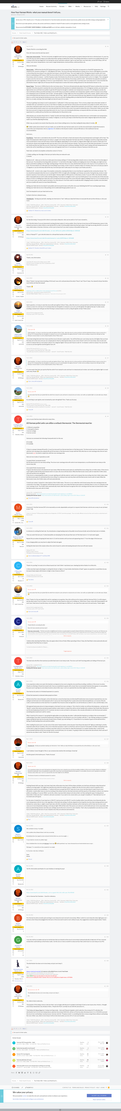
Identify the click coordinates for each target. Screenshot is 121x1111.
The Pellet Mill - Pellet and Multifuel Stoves (39, 1044)
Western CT (21, 580)
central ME (21, 344)
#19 (108, 825)
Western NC (21, 699)
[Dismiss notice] (107, 20)
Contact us (66, 1087)
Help (98, 1087)
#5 (108, 302)
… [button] (18, 42)
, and (35, 381)
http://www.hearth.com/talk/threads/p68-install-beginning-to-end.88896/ (54, 494)
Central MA (21, 757)
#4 (108, 278)
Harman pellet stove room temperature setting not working (33, 1065)
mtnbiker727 (101, 1067)
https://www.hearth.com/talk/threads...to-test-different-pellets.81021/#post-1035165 (53, 230)
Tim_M (102, 1049)
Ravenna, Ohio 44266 (20, 978)
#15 (108, 658)
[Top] (106, 1087)
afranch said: (31, 766)
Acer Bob (19, 1049)
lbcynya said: (31, 391)
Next (24, 42)
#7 (108, 358)
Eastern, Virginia (20, 296)
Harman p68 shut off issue (24, 1060)
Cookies (16, 1087)
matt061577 (20, 1067)
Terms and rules (78, 1087)
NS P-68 (102, 1043)
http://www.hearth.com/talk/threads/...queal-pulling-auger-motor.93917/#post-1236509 (63, 495)
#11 (108, 528)
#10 (108, 504)
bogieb (102, 1061)
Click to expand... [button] (67, 636)
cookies (24, 1096)
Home (103, 1087)
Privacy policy (90, 1087)
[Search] (108, 6)
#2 (108, 217)
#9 (108, 416)
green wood (19, 1061)
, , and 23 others (39, 210)
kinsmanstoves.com (19, 981)
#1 (108, 46)
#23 (108, 937)
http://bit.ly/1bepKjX (48, 208)
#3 (108, 255)
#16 (108, 681)
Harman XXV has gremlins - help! (26, 1042)
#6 (108, 326)
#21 (108, 889)
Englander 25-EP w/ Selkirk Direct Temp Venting (37, 290)
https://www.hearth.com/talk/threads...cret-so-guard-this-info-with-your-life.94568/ (50, 892)
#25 (108, 986)
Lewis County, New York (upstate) (23, 320)
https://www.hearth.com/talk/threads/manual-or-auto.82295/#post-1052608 (50, 238)
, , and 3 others (39, 248)
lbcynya (14, 14)
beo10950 (19, 1044)
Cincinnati (21, 636)
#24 (108, 960)
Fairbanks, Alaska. (19, 434)
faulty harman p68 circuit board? (26, 1048)
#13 (108, 586)
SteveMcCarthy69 (21, 1055)
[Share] (105, 46)
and (33, 498)
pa (23, 955)
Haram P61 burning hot (23, 1054)
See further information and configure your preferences (28, 1099)
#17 (108, 739)
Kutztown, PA (20, 273)
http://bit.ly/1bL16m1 (70, 206)
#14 (108, 618)
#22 (108, 915)
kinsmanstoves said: (32, 989)
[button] (66, 6)
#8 (108, 388)
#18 (108, 763)
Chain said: (30, 329)
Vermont (22, 546)
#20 (108, 866)
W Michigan (21, 66)
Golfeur (102, 1055)
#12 (108, 562)
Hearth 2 (30, 1087)
